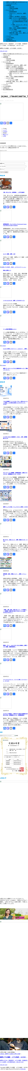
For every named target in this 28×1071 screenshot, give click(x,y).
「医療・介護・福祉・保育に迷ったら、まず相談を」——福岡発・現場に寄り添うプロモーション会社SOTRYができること (15, 611)
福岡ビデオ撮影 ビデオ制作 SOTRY (11, 48)
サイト (2, 169)
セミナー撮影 (13, 29)
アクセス (8, 36)
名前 (2, 163)
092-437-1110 (3, 51)
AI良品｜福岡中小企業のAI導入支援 (10, 1053)
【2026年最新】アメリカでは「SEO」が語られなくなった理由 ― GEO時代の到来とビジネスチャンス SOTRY (15, 403)
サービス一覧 (10, 10)
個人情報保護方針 (11, 41)
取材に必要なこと (7, 270)
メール (2, 166)
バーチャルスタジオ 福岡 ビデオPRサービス (14, 300)
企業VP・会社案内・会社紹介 (17, 16)
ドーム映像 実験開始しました (9, 329)
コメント (3, 150)
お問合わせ (9, 39)
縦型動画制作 (13, 11)
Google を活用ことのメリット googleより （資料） (15, 348)
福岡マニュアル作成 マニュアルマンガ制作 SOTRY (15, 506)
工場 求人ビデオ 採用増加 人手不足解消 (13, 192)
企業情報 (8, 5)
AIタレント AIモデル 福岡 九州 (16, 65)
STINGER (23, 1069)
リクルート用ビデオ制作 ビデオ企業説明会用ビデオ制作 (20, 21)
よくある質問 (10, 37)
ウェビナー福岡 (16, 31)
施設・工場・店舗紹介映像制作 (18, 28)
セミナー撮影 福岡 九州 (9, 254)
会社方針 (11, 7)
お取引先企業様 (13, 8)
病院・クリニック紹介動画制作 (18, 18)
